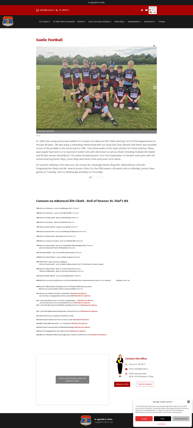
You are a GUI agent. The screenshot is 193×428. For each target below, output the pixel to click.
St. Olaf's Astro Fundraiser (64, 21)
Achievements (134, 21)
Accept (144, 419)
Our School (43, 21)
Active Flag (118, 21)
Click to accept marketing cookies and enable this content (72, 379)
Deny (163, 419)
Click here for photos (79, 323)
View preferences (181, 419)
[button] (188, 402)
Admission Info (122, 384)
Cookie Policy (161, 424)
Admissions (149, 21)
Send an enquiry (145, 384)
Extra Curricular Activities (99, 21)
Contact (161, 21)
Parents (80, 21)
